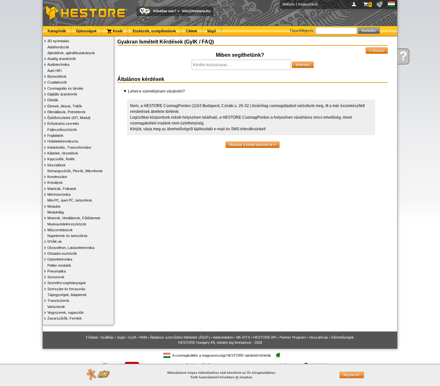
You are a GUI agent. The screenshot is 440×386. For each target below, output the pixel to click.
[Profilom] (355, 4)
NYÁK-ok (54, 241)
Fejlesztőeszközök (62, 130)
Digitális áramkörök (62, 94)
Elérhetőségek (342, 337)
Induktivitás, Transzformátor (69, 147)
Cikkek (191, 31)
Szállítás (107, 337)
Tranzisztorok (58, 300)
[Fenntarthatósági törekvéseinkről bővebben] (277, 355)
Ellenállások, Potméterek (66, 112)
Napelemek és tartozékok (67, 236)
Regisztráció (308, 4)
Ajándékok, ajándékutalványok (71, 53)
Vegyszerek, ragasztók (65, 312)
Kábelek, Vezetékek (62, 153)
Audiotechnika (58, 64)
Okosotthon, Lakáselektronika (70, 248)
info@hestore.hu (196, 11)
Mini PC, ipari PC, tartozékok (69, 200)
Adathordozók (58, 47)
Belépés (288, 4)
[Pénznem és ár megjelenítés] (380, 4)
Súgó (211, 31)
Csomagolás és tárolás (65, 88)
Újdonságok (86, 31)
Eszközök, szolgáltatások (154, 31)
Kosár (117, 31)
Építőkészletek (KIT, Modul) (69, 118)
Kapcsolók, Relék (61, 159)
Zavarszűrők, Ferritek (64, 318)
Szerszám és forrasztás (66, 289)
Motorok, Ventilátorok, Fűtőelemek (73, 218)
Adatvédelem (223, 337)
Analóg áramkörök (61, 59)
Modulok (54, 206)
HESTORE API (264, 337)
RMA (143, 337)
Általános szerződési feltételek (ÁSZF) (180, 337)
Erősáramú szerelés (63, 123)
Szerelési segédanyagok (66, 283)
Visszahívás (318, 337)
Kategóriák (57, 31)
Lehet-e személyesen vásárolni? (156, 91)
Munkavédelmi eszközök (66, 224)
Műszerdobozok (60, 230)
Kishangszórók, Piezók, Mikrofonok (75, 171)
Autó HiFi (54, 71)
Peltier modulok (59, 265)
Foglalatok (55, 135)
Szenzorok (55, 277)
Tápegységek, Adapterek (67, 295)
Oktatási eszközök (62, 253)
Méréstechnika (59, 194)
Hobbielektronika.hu (62, 141)
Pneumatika (56, 271)
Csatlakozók (57, 82)
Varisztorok (56, 307)
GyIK (132, 337)
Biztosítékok (57, 76)
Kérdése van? (165, 11)
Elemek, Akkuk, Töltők (64, 106)
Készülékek (56, 165)
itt (237, 377)
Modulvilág (55, 212)
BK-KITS (243, 337)
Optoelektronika (59, 259)
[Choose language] (391, 4)
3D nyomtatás (58, 41)
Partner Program (293, 337)
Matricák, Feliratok (61, 189)
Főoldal (91, 337)
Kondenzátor (57, 177)
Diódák (52, 100)
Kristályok (55, 182)
